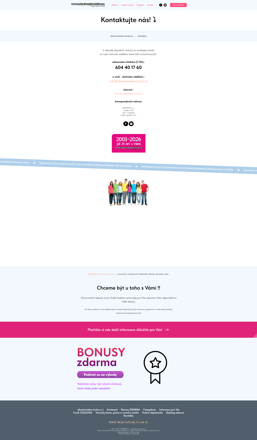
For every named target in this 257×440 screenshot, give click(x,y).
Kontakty (150, 5)
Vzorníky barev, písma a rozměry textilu (117, 412)
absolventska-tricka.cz (122, 36)
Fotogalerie (140, 5)
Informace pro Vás (169, 409)
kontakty (142, 36)
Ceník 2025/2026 (82, 412)
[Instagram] (165, 5)
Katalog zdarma (175, 412)
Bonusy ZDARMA (130, 409)
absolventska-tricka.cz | (90, 409)
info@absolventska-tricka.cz (128, 81)
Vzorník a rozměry (128, 5)
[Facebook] (160, 5)
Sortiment (115, 5)
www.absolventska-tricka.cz (128, 93)
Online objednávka (152, 412)
